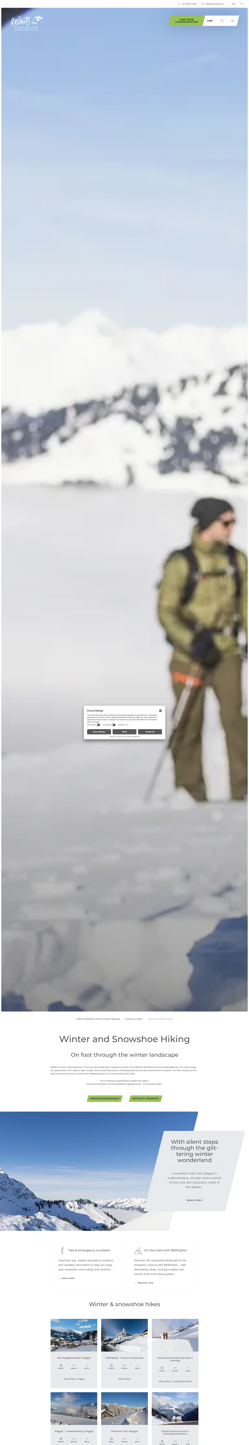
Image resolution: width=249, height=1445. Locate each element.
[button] (222, 21)
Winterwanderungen (104, 1098)
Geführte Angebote (145, 1098)
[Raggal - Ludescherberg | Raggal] (74, 1408)
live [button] (209, 20)
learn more (68, 1278)
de (234, 4)
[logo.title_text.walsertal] (26, 23)
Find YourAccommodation (186, 20)
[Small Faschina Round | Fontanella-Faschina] (175, 1408)
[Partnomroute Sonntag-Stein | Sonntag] (175, 1335)
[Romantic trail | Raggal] (124, 1408)
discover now (145, 1283)
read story (194, 1200)
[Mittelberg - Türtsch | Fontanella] (124, 1335)
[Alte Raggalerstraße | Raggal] (74, 1335)
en (241, 4)
